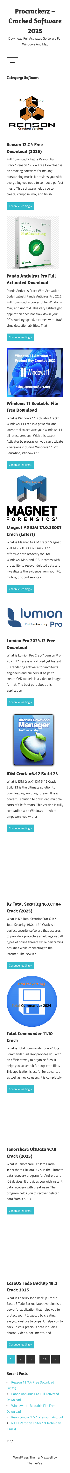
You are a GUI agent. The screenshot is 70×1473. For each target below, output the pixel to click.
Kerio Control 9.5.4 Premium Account (37, 1417)
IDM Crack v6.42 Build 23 (32, 773)
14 (45, 1359)
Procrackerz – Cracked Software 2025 (35, 20)
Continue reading (19, 206)
